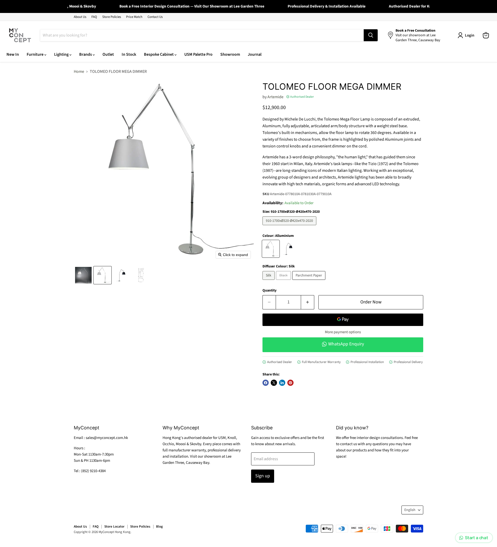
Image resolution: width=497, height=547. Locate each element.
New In (12, 54)
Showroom (230, 54)
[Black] (284, 281)
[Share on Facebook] (265, 383)
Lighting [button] (61, 54)
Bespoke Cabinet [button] (159, 54)
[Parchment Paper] (309, 281)
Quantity (269, 290)
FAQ (94, 17)
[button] (83, 275)
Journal (254, 54)
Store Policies (111, 17)
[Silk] (269, 281)
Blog (159, 526)
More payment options (343, 332)
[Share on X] (274, 383)
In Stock (129, 54)
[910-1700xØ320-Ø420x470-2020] (290, 226)
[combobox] (202, 35)
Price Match (134, 17)
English (409, 510)
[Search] (371, 35)
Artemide (275, 97)
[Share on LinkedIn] (282, 383)
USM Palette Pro (198, 54)
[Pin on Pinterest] (290, 383)
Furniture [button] (35, 54)
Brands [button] (86, 54)
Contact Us (155, 17)
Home (79, 71)
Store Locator (114, 526)
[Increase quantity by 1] (307, 302)
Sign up (262, 476)
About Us (80, 17)
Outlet (108, 54)
